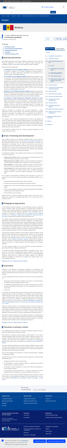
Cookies (47, 428)
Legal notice (48, 433)
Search (53, 12)
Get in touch (26, 415)
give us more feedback (40, 389)
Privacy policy (48, 431)
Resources (26, 432)
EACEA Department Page (51, 415)
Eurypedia (13, 15)
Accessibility (27, 417)
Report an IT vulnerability (29, 434)
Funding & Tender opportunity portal (53, 417)
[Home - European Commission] (17, 7)
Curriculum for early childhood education (31, 141)
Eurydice (8, 15)
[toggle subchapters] (46, 56)
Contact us (47, 398)
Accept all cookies (40, 441)
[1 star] (22, 389)
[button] (64, 7)
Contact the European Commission (32, 426)
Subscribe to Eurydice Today (30, 403)
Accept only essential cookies (56, 441)
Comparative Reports (7, 398)
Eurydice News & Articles (29, 398)
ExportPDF (57, 39)
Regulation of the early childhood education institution (14, 261)
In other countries (60, 48)
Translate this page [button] (48, 6)
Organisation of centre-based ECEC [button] (0, 37)
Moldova (19, 15)
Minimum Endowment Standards (20, 239)
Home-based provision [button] (66, 37)
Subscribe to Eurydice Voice (30, 401)
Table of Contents (49, 48)
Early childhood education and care (30, 15)
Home (3, 15)
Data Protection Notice (50, 401)
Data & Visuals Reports (7, 401)
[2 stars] (23, 389)
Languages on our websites (51, 426)
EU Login (4, 405)
